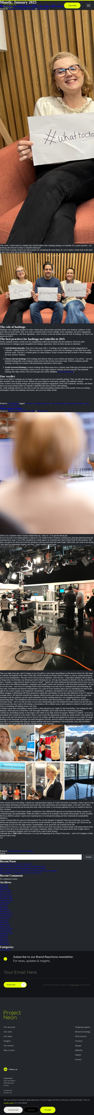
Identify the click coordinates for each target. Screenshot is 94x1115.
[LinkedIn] (9, 400)
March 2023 (4, 944)
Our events (9, 1045)
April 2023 (4, 942)
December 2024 (6, 913)
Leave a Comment (13, 406)
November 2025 (6, 898)
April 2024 (4, 922)
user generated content (75, 403)
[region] (47, 1105)
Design (78, 1045)
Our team (8, 1036)
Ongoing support (82, 1027)
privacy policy (9, 1103)
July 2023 (4, 935)
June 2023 (4, 938)
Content (78, 1041)
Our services (9, 1027)
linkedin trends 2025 (42, 403)
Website (78, 1050)
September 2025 (6, 900)
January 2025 (5, 911)
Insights (7, 1041)
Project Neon (43, 411)
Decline (31, 1110)
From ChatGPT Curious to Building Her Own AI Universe (23, 868)
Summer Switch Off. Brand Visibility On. (16, 864)
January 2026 (5, 894)
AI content (29, 403)
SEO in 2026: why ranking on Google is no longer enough (22, 866)
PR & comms (81, 1036)
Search (2, 853)
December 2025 (6, 896)
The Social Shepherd (65, 372)
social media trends (58, 403)
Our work (8, 1032)
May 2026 (4, 887)
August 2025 (5, 903)
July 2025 (4, 905)
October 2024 (5, 916)
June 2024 (4, 920)
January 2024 (5, 927)
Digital (78, 1055)
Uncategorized (13, 403)
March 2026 (4, 889)
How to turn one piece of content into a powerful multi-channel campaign (28, 871)
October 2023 (5, 931)
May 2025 (4, 909)
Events (78, 1059)
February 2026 (5, 892)
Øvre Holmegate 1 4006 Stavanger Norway (10, 1083)
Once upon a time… (12, 408)
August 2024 (5, 918)
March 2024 (4, 924)
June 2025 (4, 907)
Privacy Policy (74, 985)
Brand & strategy (82, 1032)
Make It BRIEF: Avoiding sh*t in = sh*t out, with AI (21, 873)
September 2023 (6, 933)
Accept (47, 1110)
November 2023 (6, 929)
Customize (13, 1110)
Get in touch (9, 1050)
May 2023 (4, 940)
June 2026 (4, 885)
